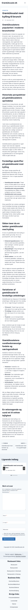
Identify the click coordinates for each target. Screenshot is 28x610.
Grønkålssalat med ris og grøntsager (20, 445)
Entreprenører (14, 607)
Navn (5, 515)
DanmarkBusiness (14, 581)
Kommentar (6, 492)
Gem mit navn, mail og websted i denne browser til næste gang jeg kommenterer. (14, 534)
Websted (5, 529)
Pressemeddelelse (14, 597)
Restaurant (14, 564)
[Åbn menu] (25, 3)
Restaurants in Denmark (14, 571)
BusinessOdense (14, 587)
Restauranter (14, 568)
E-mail (5, 522)
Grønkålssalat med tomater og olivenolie (7, 446)
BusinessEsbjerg (14, 590)
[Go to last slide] (4, 468)
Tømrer (14, 604)
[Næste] (24, 468)
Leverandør (14, 600)
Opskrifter (5, 10)
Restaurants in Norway (14, 574)
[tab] (12, 475)
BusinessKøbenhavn (14, 584)
